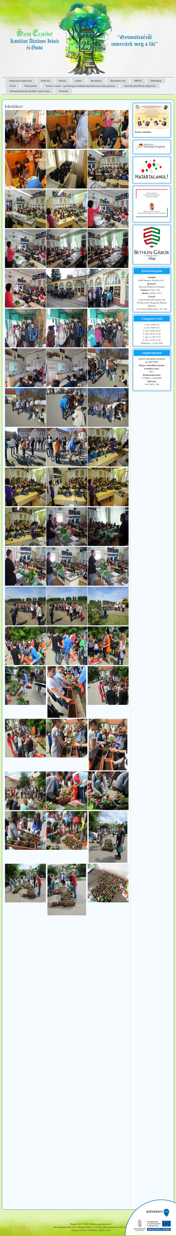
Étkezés (62, 80)
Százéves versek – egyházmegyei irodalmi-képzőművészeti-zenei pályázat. (80, 85)
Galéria (78, 80)
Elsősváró (45, 80)
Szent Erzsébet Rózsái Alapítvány (140, 85)
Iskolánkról (96, 80)
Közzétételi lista (117, 80)
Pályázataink (31, 85)
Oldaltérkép (156, 80)
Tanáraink (63, 91)
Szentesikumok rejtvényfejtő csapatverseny (30, 91)
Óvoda (13, 85)
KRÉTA (138, 80)
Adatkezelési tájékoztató (20, 80)
